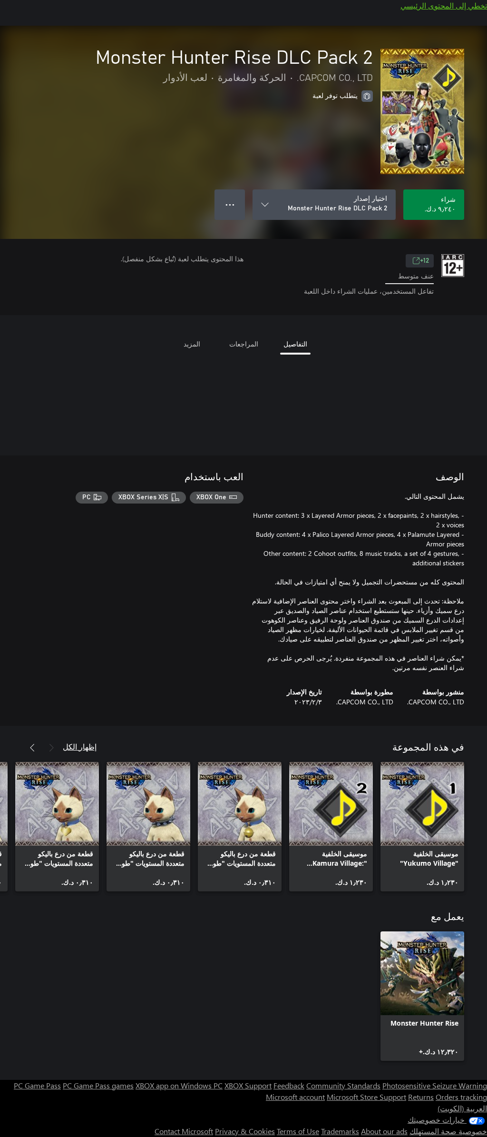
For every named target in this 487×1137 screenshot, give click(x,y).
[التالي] (32, 747)
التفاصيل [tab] (295, 343)
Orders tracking (461, 1097)
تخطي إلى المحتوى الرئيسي (443, 5)
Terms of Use (298, 1131)
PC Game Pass (37, 1085)
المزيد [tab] (192, 343)
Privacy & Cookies (245, 1131)
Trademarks (340, 1131)
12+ (424, 260)
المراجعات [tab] (243, 343)
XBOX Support (248, 1085)
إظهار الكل (80, 746)
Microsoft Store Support (366, 1097)
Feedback (288, 1085)
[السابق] (51, 747)
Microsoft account (295, 1097)
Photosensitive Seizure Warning (434, 1085)
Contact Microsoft (184, 1131)
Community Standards (343, 1085)
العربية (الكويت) (462, 1108)
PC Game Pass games (98, 1085)
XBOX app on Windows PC (179, 1085)
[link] (422, 826)
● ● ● (229, 204)
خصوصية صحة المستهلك (448, 1131)
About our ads (384, 1131)
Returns (421, 1097)
